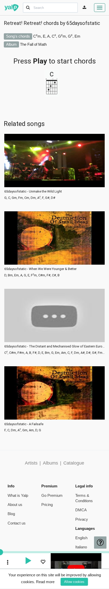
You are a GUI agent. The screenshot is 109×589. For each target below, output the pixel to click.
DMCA (81, 510)
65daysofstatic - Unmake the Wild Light (33, 191)
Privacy (81, 519)
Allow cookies (74, 582)
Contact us (17, 523)
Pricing (47, 504)
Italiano (81, 547)
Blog (11, 514)
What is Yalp (18, 495)
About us (15, 504)
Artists (31, 463)
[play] (28, 561)
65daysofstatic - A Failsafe (23, 424)
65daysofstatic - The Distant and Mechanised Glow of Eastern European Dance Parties (54, 346)
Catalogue (73, 463)
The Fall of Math (33, 44)
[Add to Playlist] (43, 562)
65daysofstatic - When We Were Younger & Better (40, 269)
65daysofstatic (83, 23)
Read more (45, 582)
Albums (50, 463)
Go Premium (52, 495)
